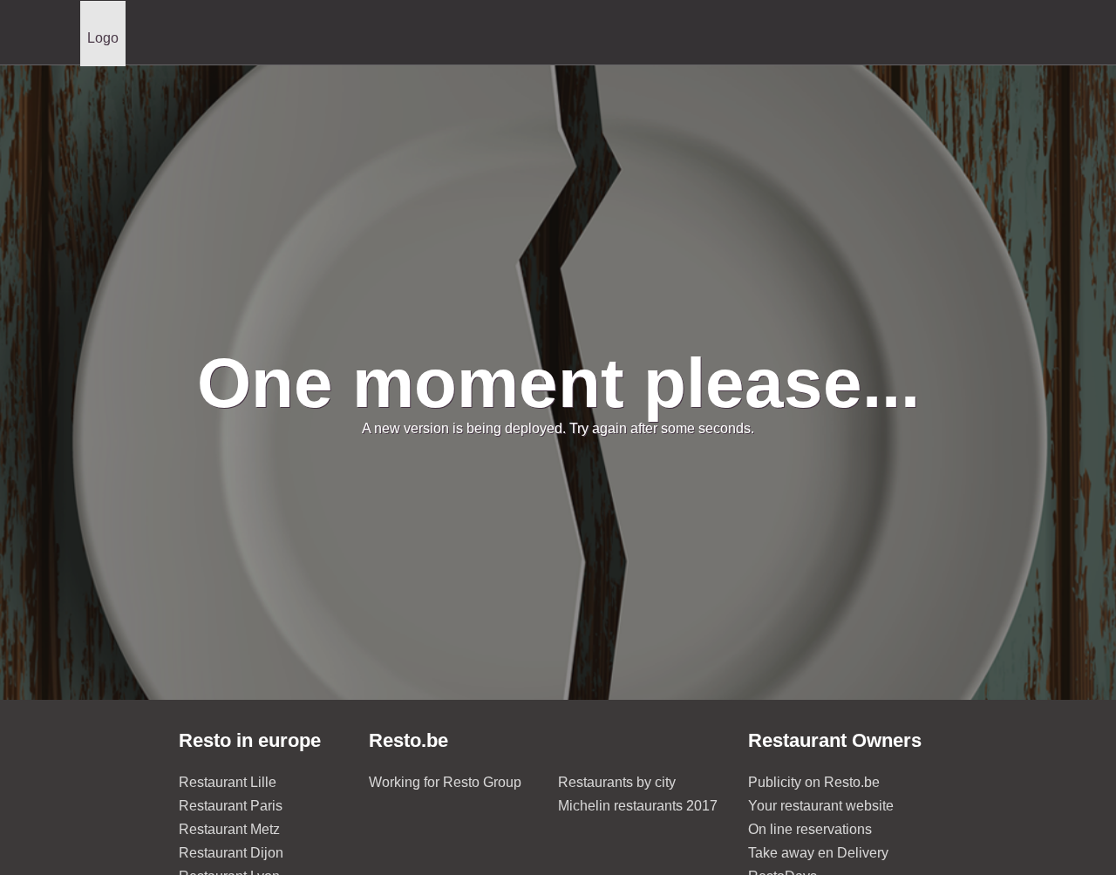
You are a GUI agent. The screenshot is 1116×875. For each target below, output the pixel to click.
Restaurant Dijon (231, 852)
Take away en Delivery (818, 852)
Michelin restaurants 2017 (638, 805)
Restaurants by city (617, 782)
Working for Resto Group (445, 782)
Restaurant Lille (227, 782)
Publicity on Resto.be (814, 782)
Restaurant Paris (230, 805)
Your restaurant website (821, 805)
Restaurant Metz (229, 829)
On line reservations (810, 829)
